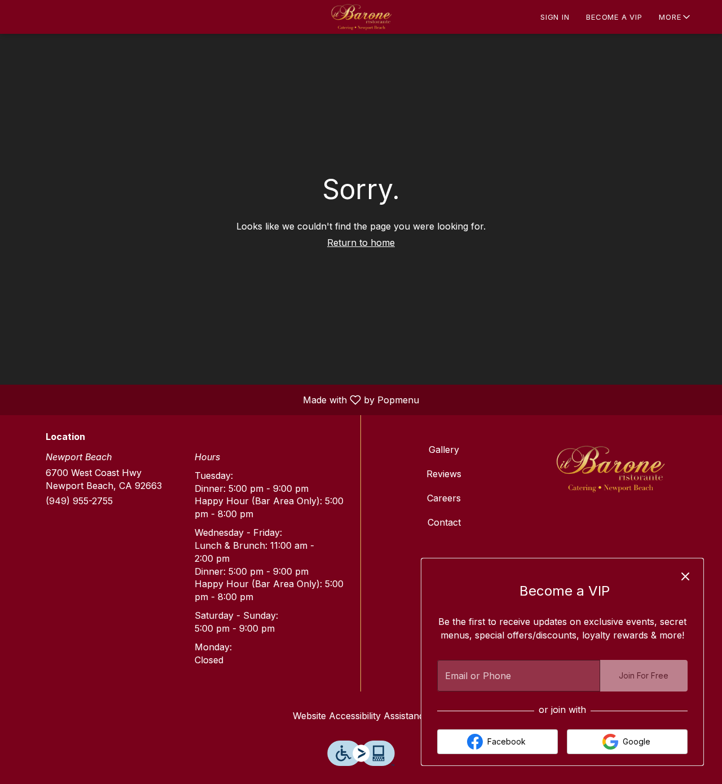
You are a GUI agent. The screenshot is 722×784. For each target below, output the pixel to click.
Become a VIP (614, 16)
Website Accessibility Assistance (361, 715)
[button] (675, 17)
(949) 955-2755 (79, 500)
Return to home (361, 242)
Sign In (554, 16)
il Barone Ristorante (610, 468)
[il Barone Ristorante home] (361, 17)
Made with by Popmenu (213, 399)
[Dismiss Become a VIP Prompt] (685, 576)
